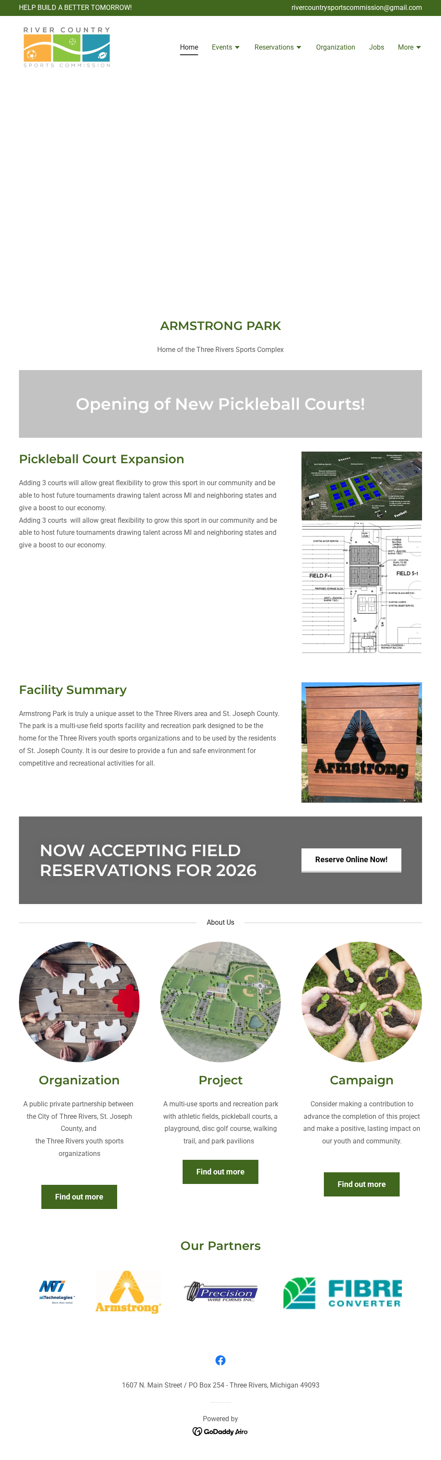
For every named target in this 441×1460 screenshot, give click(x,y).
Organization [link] (335, 47)
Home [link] (189, 47)
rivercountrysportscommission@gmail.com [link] (357, 7)
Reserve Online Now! (351, 859)
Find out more (79, 1196)
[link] (67, 47)
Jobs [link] (376, 47)
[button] (226, 48)
